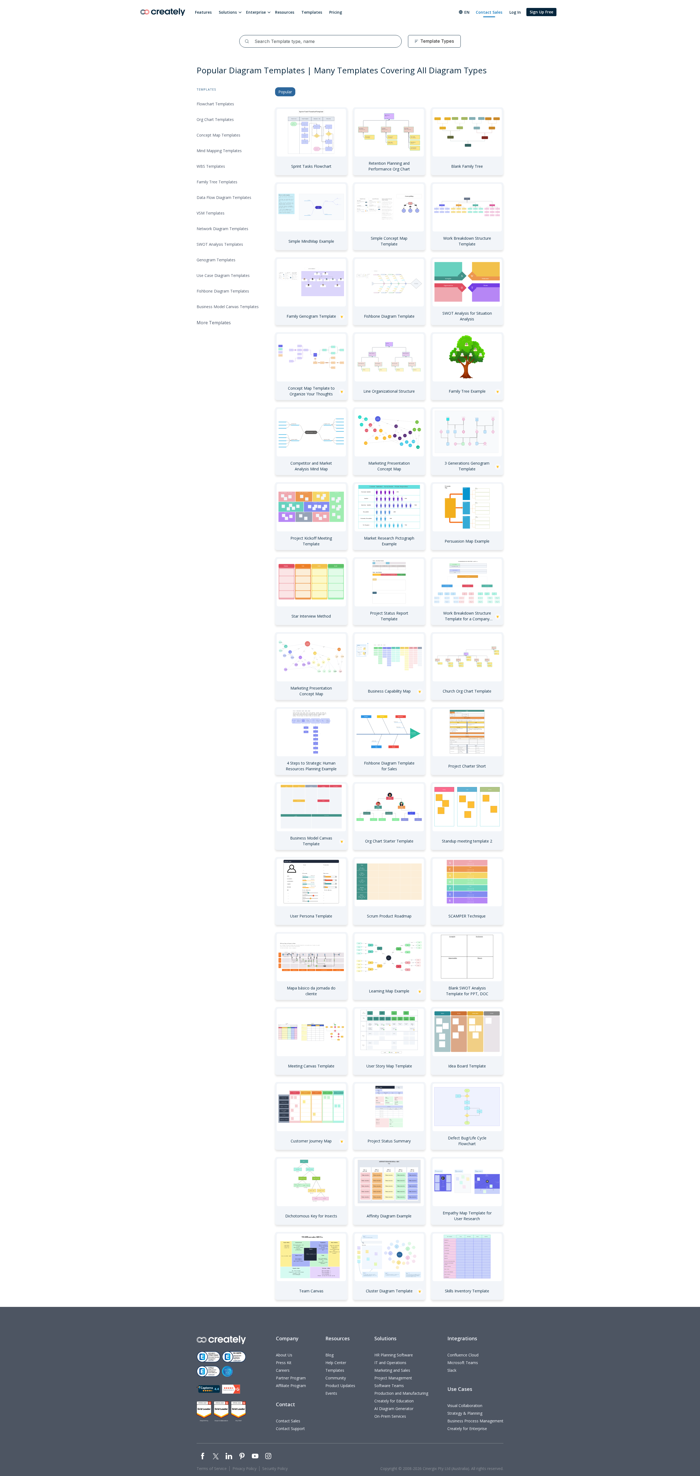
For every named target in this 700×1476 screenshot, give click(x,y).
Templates (311, 12)
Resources (284, 12)
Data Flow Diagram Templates (224, 197)
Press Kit (283, 1362)
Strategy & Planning (464, 1413)
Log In (515, 12)
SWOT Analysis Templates (220, 244)
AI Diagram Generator (393, 1408)
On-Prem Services (390, 1416)
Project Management (393, 1378)
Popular (285, 91)
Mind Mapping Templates (219, 150)
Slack (451, 1370)
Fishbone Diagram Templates (223, 291)
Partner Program (291, 1378)
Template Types (437, 41)
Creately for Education (394, 1400)
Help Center (335, 1362)
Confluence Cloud (463, 1355)
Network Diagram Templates (222, 228)
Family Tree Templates (217, 181)
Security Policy (275, 1468)
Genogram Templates (216, 259)
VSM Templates (210, 213)
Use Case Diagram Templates (223, 275)
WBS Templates (211, 166)
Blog (329, 1355)
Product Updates (340, 1385)
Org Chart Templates (215, 119)
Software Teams (389, 1385)
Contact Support (290, 1428)
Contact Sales (489, 12)
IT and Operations (390, 1362)
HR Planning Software (393, 1355)
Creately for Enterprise (467, 1428)
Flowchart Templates (215, 103)
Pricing (335, 12)
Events (331, 1393)
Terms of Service (212, 1468)
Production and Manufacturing (401, 1393)
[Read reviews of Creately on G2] (231, 1389)
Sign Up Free (541, 12)
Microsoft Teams (462, 1362)
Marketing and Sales (392, 1370)
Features (203, 12)
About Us (284, 1355)
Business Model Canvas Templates (228, 306)
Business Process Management (475, 1420)
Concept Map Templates (218, 135)
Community (335, 1378)
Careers (283, 1370)
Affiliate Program (291, 1385)
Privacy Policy (244, 1468)
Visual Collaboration (464, 1405)
